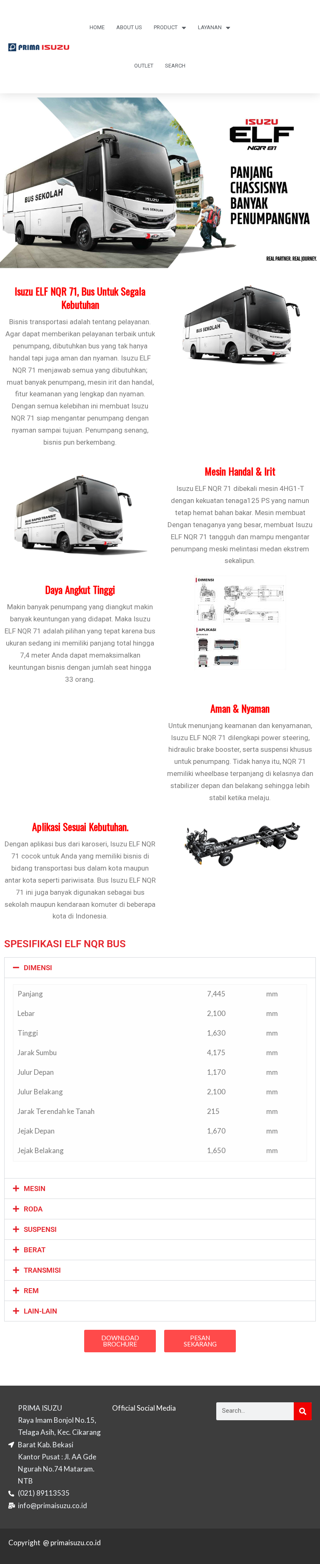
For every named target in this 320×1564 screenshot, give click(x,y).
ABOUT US (129, 27)
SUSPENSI (40, 1229)
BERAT (34, 1250)
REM (31, 1290)
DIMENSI (38, 967)
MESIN (34, 1188)
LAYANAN (210, 27)
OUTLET (143, 66)
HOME (97, 27)
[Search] (303, 1411)
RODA (33, 1209)
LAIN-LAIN (40, 1311)
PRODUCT (166, 27)
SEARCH (175, 66)
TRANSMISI (42, 1270)
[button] (160, 968)
